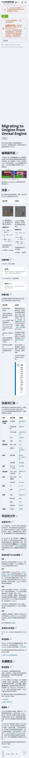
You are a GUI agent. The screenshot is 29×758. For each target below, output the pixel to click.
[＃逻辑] (10, 667)
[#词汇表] (17, 403)
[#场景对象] (10, 294)
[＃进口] (22, 555)
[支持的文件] (16, 628)
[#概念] (14, 661)
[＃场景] (9, 190)
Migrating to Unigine (15, 45)
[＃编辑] (17, 153)
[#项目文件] (17, 516)
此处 (6, 22)
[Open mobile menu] (26, 2)
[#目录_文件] (12, 522)
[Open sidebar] (5, 16)
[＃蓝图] (9, 707)
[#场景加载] (10, 260)
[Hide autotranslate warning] (24, 28)
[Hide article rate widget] (17, 754)
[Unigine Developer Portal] (8, 2)
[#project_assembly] (10, 639)
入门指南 (6, 45)
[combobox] (17, 2)
